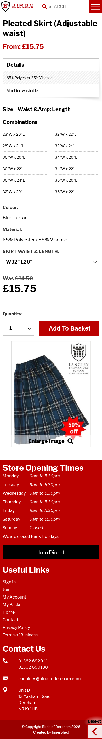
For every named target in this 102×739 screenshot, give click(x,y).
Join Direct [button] (51, 552)
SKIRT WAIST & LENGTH (30, 251)
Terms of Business (20, 635)
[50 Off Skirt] (51, 394)
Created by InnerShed (51, 732)
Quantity (12, 313)
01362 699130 (33, 667)
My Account (14, 597)
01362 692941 (33, 660)
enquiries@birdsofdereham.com (49, 678)
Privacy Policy (16, 627)
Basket (93, 726)
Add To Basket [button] (69, 328)
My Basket (13, 604)
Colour (10, 207)
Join (6, 589)
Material (12, 229)
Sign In (9, 581)
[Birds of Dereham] (18, 6)
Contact (10, 619)
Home (9, 612)
